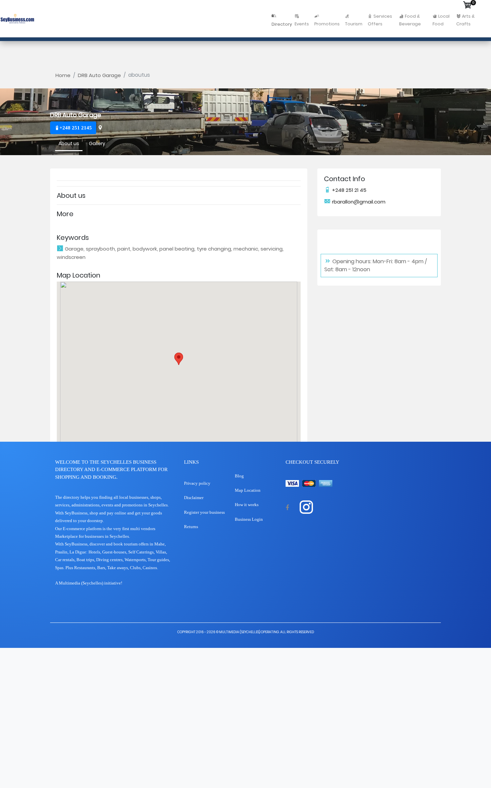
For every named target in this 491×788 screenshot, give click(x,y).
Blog (239, 475)
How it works (247, 504)
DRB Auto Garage (99, 75)
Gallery (97, 142)
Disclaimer (193, 497)
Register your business (204, 512)
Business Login (249, 519)
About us (68, 142)
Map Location (248, 490)
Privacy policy (197, 483)
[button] (178, 359)
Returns (191, 526)
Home (62, 75)
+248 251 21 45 (348, 189)
